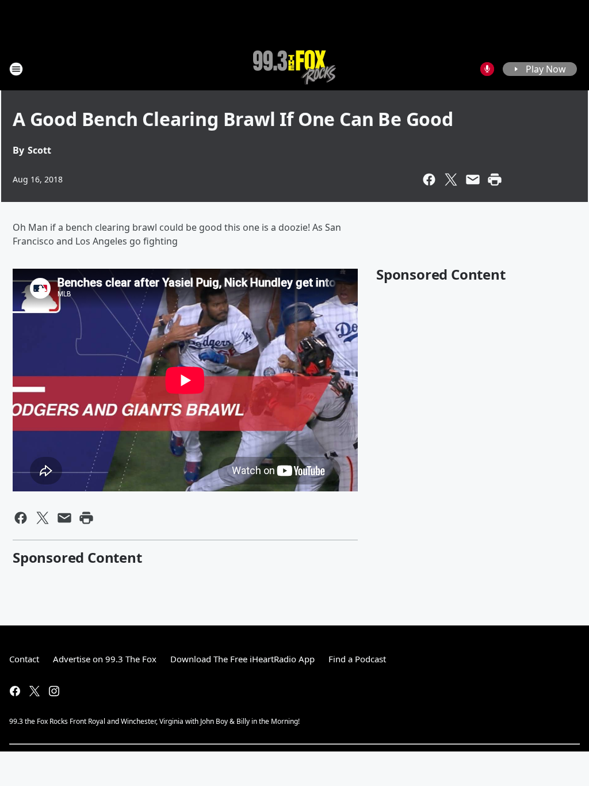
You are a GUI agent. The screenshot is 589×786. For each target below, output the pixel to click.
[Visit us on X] (34, 691)
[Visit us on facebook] (15, 691)
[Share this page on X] (451, 179)
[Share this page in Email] (473, 179)
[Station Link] (294, 68)
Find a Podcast (357, 659)
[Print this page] (495, 179)
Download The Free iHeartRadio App (242, 659)
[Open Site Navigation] (16, 69)
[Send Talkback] (487, 69)
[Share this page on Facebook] (429, 179)
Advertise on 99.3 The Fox (104, 659)
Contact (24, 659)
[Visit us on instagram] (54, 691)
